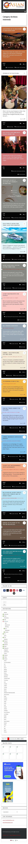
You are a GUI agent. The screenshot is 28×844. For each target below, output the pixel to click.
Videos (24, 545)
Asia (16, 67)
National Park (20, 545)
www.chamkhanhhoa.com (8, 820)
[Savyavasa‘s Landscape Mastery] (6, 756)
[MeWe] (23, 590)
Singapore (23, 259)
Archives (5, 835)
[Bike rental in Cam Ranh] (13, 756)
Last (22, 738)
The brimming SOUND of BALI (11, 381)
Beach (10, 574)
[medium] (14, 593)
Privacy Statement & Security (15, 835)
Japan (21, 288)
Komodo (16, 316)
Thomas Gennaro (10, 67)
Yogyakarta (23, 486)
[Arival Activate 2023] (20, 749)
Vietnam (23, 217)
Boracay (12, 574)
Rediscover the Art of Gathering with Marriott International (10, 181)
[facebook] (4, 590)
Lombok (23, 375)
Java (21, 171)
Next (18, 738)
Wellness (23, 171)
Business (16, 574)
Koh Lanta (13, 316)
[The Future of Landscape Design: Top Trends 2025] (13, 749)
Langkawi (5, 577)
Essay (20, 126)
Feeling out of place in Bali (11, 73)
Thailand (20, 217)
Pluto (24, 516)
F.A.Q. (8, 835)
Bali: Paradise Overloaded (10, 326)
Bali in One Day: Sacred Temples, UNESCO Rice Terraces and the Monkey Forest (12, 494)
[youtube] (14, 590)
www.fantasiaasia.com (8, 822)
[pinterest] (10, 590)
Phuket (9, 577)
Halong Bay (20, 574)
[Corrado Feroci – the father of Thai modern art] (20, 756)
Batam (16, 259)
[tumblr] (20, 590)
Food (20, 67)
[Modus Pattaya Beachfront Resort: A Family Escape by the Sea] (6, 749)
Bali (18, 67)
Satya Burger (11, 126)
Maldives (23, 288)
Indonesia (23, 67)
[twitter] (7, 590)
